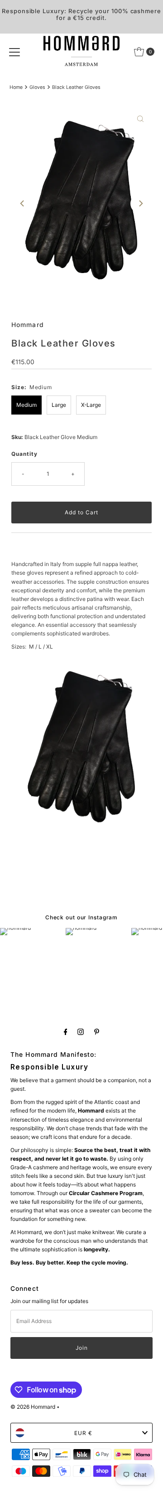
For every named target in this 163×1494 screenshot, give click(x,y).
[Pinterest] (96, 1031)
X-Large (91, 404)
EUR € (83, 1433)
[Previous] (23, 204)
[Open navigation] (14, 52)
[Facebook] (65, 1031)
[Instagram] (80, 1031)
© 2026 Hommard (32, 1406)
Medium (26, 404)
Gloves (37, 87)
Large (59, 404)
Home (16, 87)
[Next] (140, 204)
